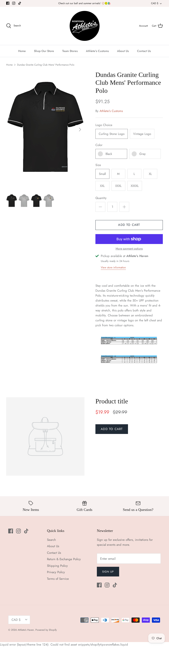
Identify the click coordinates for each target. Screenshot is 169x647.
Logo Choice (103, 125)
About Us (123, 51)
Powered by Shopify (46, 630)
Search (51, 539)
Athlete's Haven (26, 630)
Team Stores (70, 51)
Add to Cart (129, 225)
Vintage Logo (142, 134)
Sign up (108, 572)
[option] (45, 129)
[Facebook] (7, 3)
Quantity (101, 198)
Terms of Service (58, 578)
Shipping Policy (57, 565)
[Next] (79, 129)
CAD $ (154, 3)
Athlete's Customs (97, 51)
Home (22, 51)
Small (102, 174)
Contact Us (144, 51)
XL (150, 174)
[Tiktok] (19, 3)
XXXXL (135, 186)
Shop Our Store (44, 51)
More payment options (129, 248)
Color (98, 145)
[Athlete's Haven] (85, 26)
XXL (102, 186)
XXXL (118, 186)
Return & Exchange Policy (64, 559)
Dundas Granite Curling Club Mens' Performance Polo (45, 65)
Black (109, 154)
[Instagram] (13, 3)
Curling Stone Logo (111, 134)
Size (98, 165)
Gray (142, 154)
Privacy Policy (56, 572)
